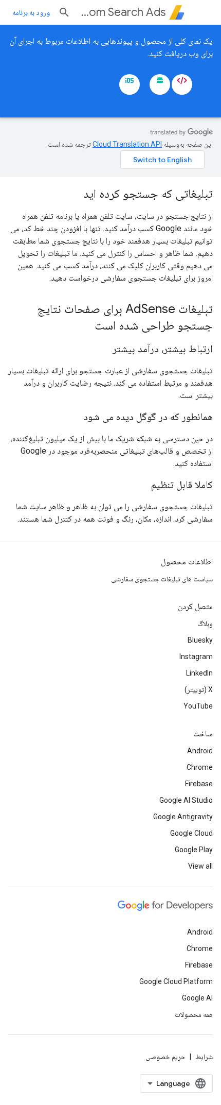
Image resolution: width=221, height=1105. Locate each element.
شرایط (204, 1056)
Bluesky (200, 640)
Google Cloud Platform (176, 981)
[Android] (160, 84)
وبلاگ (205, 623)
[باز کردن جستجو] (64, 12)
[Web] (182, 84)
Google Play (194, 849)
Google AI (197, 998)
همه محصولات (194, 1014)
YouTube (198, 706)
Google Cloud (191, 833)
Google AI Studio (186, 800)
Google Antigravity (183, 817)
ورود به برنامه (31, 12)
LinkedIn (199, 673)
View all (200, 866)
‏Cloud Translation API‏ (127, 144)
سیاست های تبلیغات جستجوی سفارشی (162, 579)
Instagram (196, 656)
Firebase (199, 784)
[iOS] (129, 84)
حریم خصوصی (165, 1056)
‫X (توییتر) (199, 689)
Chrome (200, 767)
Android (200, 751)
